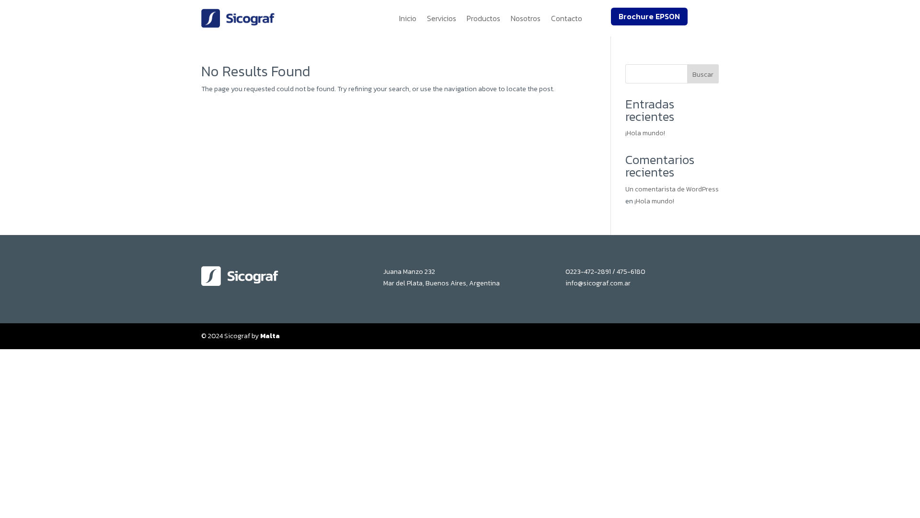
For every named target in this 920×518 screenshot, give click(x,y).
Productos (483, 18)
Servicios (441, 18)
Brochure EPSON (649, 16)
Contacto (566, 18)
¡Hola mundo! (645, 133)
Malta (270, 336)
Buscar (702, 75)
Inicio (407, 18)
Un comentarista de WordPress (672, 189)
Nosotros (525, 18)
